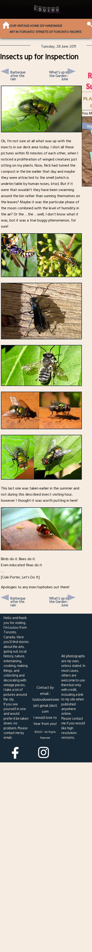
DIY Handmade (51, 25)
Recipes (75, 32)
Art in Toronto (22, 32)
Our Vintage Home (24, 25)
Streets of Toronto (52, 32)
